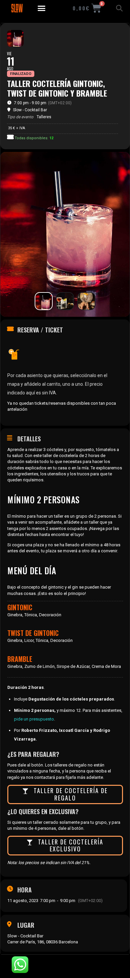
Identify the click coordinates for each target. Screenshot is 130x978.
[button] (41, 8)
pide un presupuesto (34, 719)
